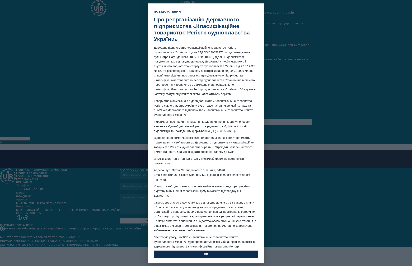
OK (206, 254)
